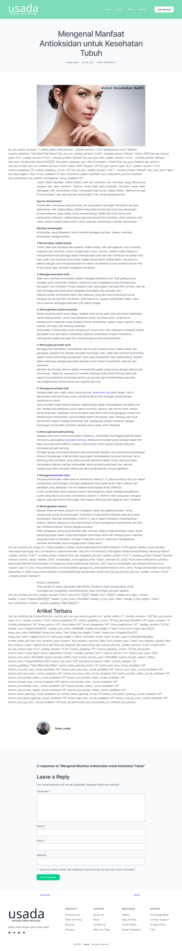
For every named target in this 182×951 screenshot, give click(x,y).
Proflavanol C (110, 62)
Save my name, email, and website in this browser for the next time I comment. (88, 869)
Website (41, 855)
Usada (86, 944)
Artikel (100, 62)
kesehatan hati (101, 392)
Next (137, 894)
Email (41, 840)
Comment (44, 791)
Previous (45, 894)
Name (41, 826)
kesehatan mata (60, 475)
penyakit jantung (76, 439)
